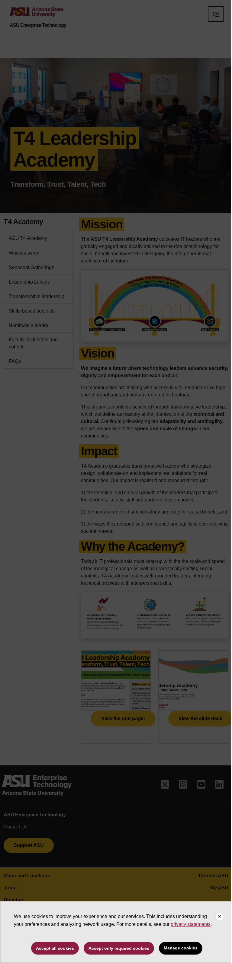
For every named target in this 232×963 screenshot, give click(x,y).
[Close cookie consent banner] (219, 917)
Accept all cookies (55, 948)
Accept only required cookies (119, 948)
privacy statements (191, 924)
